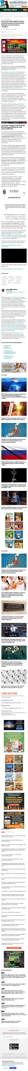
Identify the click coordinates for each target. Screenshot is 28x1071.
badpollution (19, 34)
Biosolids (12, 35)
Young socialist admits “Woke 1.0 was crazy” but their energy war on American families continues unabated (12, 895)
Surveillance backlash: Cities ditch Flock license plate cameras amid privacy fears (12, 944)
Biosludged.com (11, 101)
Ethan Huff (8, 392)
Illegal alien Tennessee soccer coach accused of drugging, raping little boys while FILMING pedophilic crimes (13, 486)
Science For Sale (19, 105)
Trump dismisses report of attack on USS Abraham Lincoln (13, 891)
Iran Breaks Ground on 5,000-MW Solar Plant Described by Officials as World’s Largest (13, 920)
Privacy (4, 1054)
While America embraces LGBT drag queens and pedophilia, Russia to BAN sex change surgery (13, 463)
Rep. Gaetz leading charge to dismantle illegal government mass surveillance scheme (14, 508)
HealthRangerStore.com (9, 353)
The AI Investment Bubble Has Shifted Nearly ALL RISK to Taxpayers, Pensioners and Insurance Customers (13, 1006)
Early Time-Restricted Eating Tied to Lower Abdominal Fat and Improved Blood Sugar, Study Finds (12, 939)
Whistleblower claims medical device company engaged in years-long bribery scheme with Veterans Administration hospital (12, 664)
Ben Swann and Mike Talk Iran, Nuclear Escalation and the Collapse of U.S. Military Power (13, 984)
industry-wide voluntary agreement (10, 329)
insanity (24, 35)
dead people (16, 35)
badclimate (5, 34)
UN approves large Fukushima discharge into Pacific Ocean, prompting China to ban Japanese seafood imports (13, 441)
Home (2, 19)
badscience (3, 35)
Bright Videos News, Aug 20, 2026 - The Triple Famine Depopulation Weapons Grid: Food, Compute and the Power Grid (14, 1014)
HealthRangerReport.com (10, 352)
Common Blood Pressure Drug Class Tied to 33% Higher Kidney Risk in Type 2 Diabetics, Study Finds (13, 935)
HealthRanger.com (8, 350)
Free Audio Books (8, 357)
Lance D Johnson (9, 437)
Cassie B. (8, 416)
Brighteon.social (8, 348)
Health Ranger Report (6, 970)
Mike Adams (8, 29)
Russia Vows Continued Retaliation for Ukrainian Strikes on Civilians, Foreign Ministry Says (13, 883)
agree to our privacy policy (8, 1065)
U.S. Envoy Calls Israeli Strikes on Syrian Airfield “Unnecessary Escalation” (11, 855)
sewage (2, 36)
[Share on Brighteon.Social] (2, 32)
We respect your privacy (14, 1039)
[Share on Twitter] (8, 32)
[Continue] (25, 1036)
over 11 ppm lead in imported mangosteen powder (12, 327)
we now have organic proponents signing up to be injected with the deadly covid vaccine (13, 235)
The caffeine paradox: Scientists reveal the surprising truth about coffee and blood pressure (12, 925)
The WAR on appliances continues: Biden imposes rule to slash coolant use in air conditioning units (12, 618)
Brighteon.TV (7, 347)
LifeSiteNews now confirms (9, 72)
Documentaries (7, 358)
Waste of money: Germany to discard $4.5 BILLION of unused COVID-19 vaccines (12, 686)
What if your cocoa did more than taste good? (11, 912)
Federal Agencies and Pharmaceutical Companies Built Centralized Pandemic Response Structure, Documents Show (13, 864)
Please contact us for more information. (8, 714)
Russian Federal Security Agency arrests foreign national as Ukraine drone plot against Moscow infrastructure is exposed (13, 850)
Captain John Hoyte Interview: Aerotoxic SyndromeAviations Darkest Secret (11, 1022)
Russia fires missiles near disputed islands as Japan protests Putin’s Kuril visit (12, 859)
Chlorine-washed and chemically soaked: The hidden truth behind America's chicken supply (12, 904)
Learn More (5, 1067)
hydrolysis (21, 35)
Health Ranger (7, 19)
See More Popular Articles (14, 947)
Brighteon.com (7, 345)
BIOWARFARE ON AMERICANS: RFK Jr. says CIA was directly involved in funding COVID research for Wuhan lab (13, 641)
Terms (7, 1054)
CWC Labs (8, 313)
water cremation (7, 36)
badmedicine (14, 34)
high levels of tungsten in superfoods (9, 326)
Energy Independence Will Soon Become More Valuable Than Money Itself (12, 999)
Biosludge (8, 35)
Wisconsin (13, 36)
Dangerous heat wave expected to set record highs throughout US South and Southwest (13, 418)
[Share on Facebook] (5, 32)
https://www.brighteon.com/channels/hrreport (12, 269)
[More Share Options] (11, 32)
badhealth (10, 34)
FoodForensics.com (9, 356)
